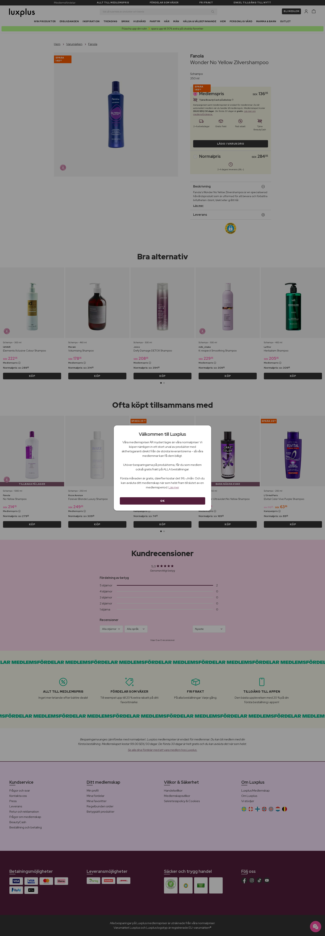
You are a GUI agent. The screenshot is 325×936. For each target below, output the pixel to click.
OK (162, 501)
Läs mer (174, 487)
